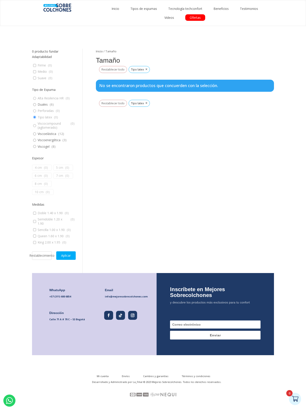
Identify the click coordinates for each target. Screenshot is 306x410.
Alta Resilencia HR (51, 98)
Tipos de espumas (143, 8)
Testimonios (249, 8)
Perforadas (46, 111)
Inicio (115, 8)
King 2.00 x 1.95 (49, 242)
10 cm (39, 192)
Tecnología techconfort (185, 8)
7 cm (59, 176)
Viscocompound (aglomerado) (49, 126)
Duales (43, 104)
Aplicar (66, 255)
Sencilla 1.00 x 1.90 (51, 230)
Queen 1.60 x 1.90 (51, 236)
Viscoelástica (47, 134)
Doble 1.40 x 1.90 (50, 213)
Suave (42, 78)
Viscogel (44, 147)
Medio (42, 72)
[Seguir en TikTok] (120, 315)
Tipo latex (45, 117)
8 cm (38, 184)
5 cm (59, 168)
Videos (169, 17)
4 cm (38, 168)
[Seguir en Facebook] (108, 315)
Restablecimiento (42, 255)
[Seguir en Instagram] (132, 315)
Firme (42, 65)
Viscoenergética (49, 140)
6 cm (38, 176)
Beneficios (221, 8)
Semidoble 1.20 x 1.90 (50, 221)
